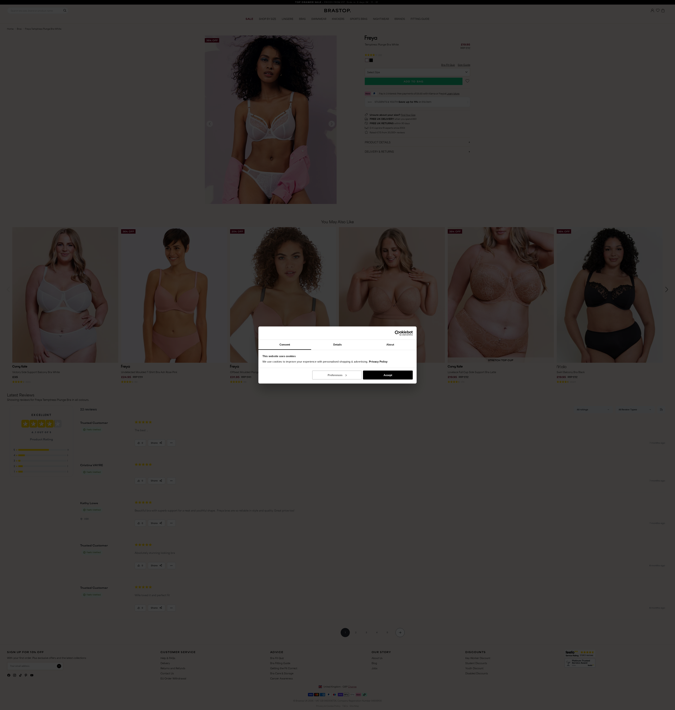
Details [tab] (337, 344)
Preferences (335, 374)
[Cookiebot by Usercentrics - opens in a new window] (397, 333)
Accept (388, 374)
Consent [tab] (284, 344)
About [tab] (390, 344)
